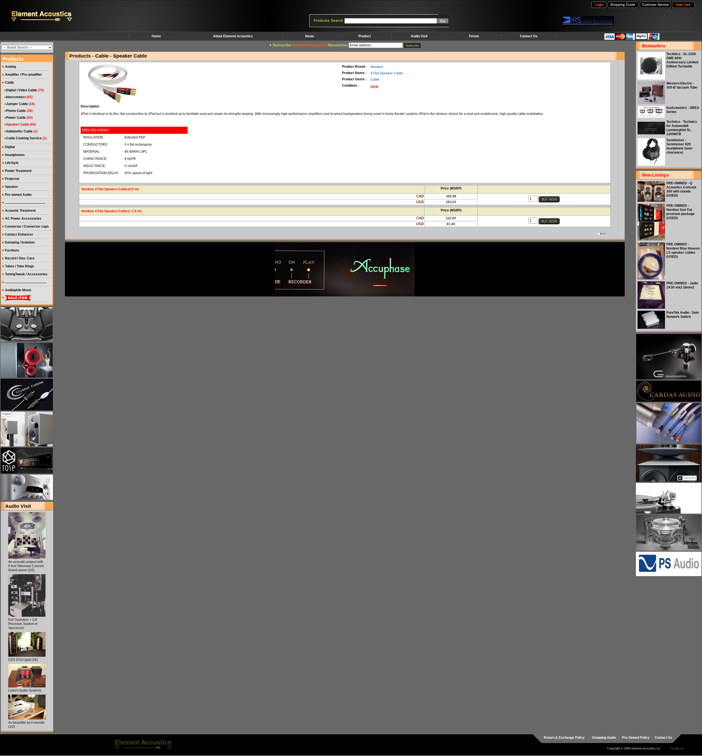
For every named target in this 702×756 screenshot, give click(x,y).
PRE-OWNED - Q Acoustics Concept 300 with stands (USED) (681, 189)
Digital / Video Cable (21, 90)
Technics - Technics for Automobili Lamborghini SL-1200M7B (681, 128)
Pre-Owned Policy (636, 738)
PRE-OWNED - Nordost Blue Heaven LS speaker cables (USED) (683, 250)
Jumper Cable (17, 104)
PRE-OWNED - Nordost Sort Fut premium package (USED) (680, 212)
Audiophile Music (18, 290)
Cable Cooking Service (24, 138)
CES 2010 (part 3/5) (23, 660)
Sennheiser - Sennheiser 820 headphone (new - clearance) (680, 146)
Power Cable (16, 118)
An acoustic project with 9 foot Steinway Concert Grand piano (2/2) (26, 566)
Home (156, 36)
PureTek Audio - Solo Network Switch (682, 315)
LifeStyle (12, 163)
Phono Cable (16, 111)
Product (364, 36)
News (309, 36)
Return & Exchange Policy (564, 738)
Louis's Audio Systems (24, 690)
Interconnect (16, 97)
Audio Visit (419, 36)
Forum (474, 36)
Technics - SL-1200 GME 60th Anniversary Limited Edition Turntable (682, 60)
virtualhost (691, 748)
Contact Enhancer (19, 234)
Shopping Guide (604, 738)
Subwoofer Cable (19, 131)
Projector (12, 179)
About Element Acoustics (233, 36)
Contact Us (528, 36)
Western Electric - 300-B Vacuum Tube (681, 85)
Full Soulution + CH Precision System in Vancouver (23, 624)
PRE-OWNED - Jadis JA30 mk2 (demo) (682, 285)
